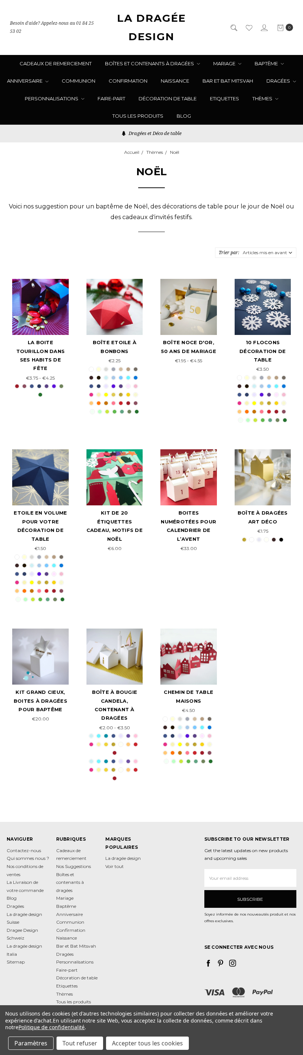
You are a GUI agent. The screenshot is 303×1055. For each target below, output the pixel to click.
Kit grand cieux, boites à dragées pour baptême (40, 700)
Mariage (224, 63)
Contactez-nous (24, 850)
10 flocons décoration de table (262, 351)
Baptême (267, 63)
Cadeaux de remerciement (56, 63)
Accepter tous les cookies (147, 1043)
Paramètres (30, 1043)
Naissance (175, 81)
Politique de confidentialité (51, 1027)
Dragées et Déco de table (154, 133)
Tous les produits (137, 116)
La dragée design (123, 858)
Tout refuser (79, 1043)
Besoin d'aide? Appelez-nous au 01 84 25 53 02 (52, 27)
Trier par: (229, 252)
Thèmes (262, 98)
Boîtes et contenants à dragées (150, 63)
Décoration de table (168, 98)
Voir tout (114, 866)
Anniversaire (25, 81)
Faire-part (111, 98)
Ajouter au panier (114, 488)
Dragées (278, 81)
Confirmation (128, 81)
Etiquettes (224, 98)
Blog (184, 116)
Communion (78, 81)
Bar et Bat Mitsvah (227, 81)
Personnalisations (52, 98)
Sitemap (16, 962)
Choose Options (40, 317)
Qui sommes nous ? (28, 858)
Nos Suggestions (73, 866)
